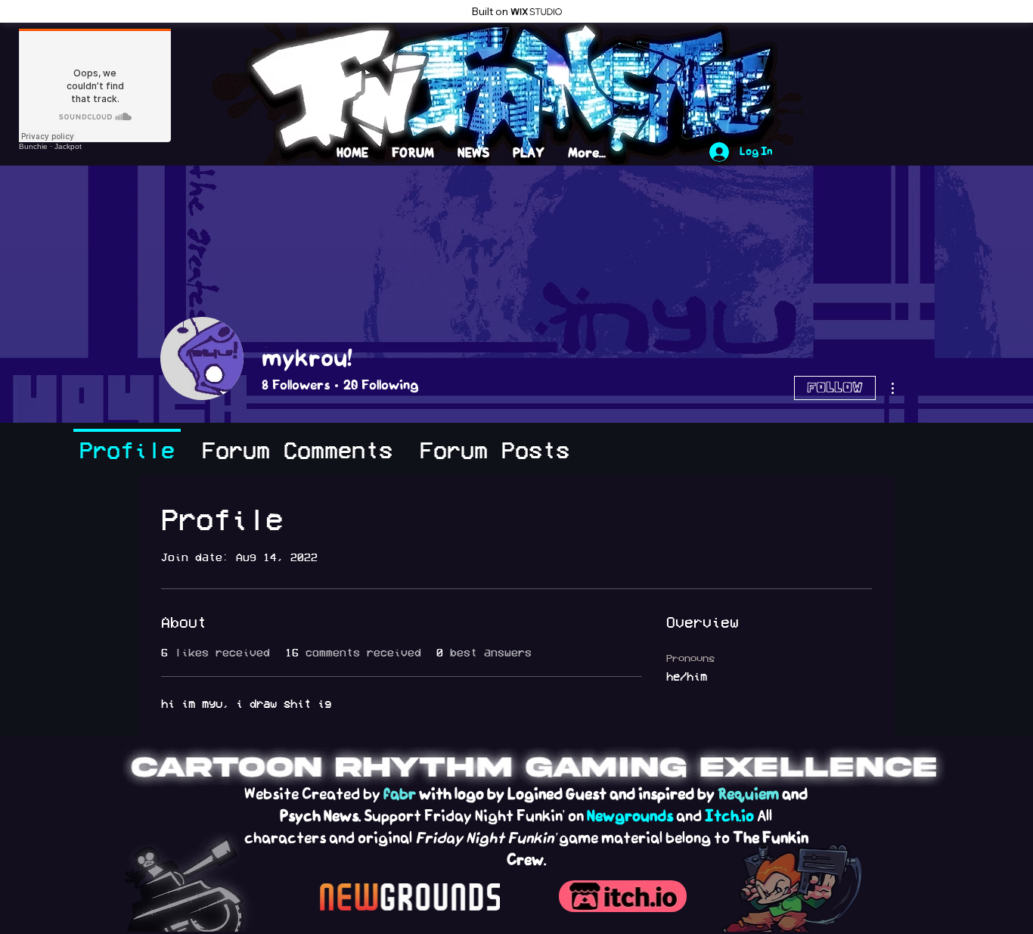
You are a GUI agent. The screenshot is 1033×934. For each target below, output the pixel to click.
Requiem (748, 794)
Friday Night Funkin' (485, 838)
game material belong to (644, 838)
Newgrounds (630, 816)
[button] (738, 44)
